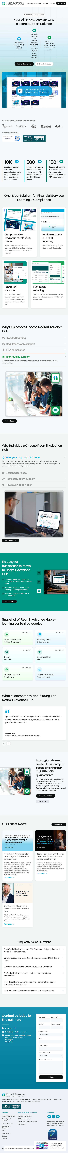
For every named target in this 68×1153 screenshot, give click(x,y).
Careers (4, 1136)
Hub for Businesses (24, 64)
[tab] (34, 338)
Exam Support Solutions (34, 3)
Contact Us (43, 801)
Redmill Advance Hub (8, 1116)
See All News (58, 824)
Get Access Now (10, 540)
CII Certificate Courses (25, 1116)
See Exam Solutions (46, 796)
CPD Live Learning (7, 1123)
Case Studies (6, 1133)
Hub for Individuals (44, 64)
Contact (4, 1139)
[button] (33, 3)
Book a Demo (9, 421)
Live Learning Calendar (6, 1127)
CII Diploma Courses (24, 1119)
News (3, 1130)
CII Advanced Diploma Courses (27, 1121)
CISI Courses (22, 1124)
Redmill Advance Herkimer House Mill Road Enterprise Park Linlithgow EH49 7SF (55, 1123)
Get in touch (61, 3)
